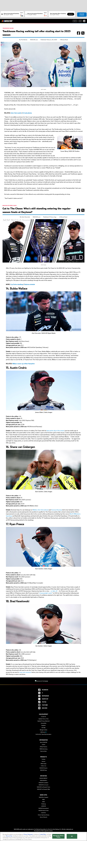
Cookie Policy (43, 834)
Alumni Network (43, 817)
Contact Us (43, 716)
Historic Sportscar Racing (43, 815)
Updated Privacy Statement (43, 721)
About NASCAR (43, 742)
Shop (80, 21)
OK (72, 836)
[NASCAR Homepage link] (43, 679)
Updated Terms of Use (44, 718)
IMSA (43, 799)
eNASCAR (43, 806)
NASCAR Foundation (43, 782)
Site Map (43, 727)
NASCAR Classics (43, 768)
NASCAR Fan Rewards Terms (43, 787)
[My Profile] (84, 21)
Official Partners (43, 746)
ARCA (43, 801)
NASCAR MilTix (43, 780)
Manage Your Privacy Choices (58, 836)
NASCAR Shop (43, 770)
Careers (43, 744)
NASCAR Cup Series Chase (10, 205)
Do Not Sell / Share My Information (43, 734)
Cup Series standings (16, 284)
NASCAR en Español (43, 797)
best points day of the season (55, 430)
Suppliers (43, 725)
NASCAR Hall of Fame (44, 810)
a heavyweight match (45, 593)
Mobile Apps (43, 763)
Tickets (75, 21)
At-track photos (27, 113)
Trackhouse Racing (8, 28)
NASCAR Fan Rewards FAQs (43, 789)
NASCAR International (44, 808)
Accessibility (43, 723)
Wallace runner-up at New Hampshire (23, 363)
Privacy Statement (28, 834)
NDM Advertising (43, 749)
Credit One (43, 812)
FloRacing (43, 804)
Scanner (43, 761)
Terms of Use (9, 836)
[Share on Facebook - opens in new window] (78, 34)
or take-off (54, 591)
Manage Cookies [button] (43, 729)
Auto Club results (16, 113)
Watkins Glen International (40, 510)
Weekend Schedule (81, 14)
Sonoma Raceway (56, 510)
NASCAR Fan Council (43, 784)
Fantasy (43, 759)
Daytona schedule (29, 284)
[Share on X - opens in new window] (82, 34)
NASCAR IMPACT (43, 778)
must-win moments (25, 672)
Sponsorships (43, 751)
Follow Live (43, 765)
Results (71, 14)
